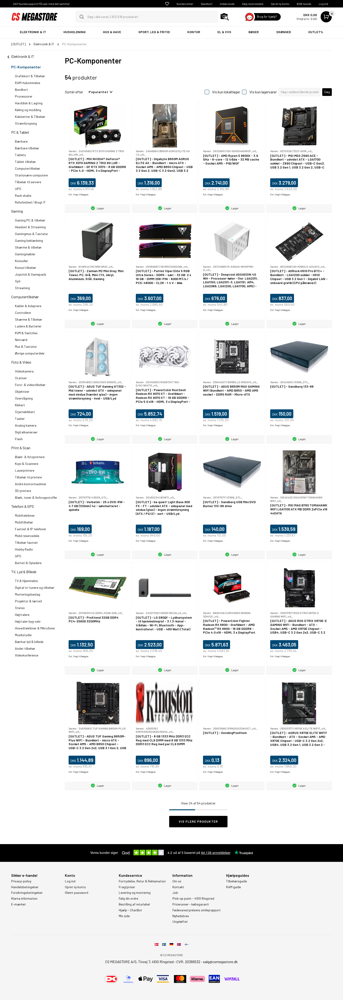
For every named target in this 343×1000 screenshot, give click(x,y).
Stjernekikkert (25, 412)
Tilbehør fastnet (26, 542)
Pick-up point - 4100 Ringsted (193, 898)
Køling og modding (28, 110)
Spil (17, 281)
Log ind (323, 3)
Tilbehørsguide (236, 881)
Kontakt (178, 887)
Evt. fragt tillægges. (79, 194)
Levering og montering (134, 893)
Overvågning (24, 398)
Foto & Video (21, 362)
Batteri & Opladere (28, 563)
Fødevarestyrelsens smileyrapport (196, 910)
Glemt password (76, 893)
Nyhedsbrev (180, 916)
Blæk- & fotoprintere (30, 457)
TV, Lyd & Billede (23, 571)
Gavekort (206, 3)
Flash (19, 439)
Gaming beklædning (29, 240)
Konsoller (21, 261)
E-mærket (18, 904)
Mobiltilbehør (24, 522)
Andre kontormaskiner (30, 484)
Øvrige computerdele (29, 353)
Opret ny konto (280, 3)
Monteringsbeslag (27, 594)
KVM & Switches (26, 333)
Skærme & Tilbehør (28, 319)
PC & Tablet (20, 132)
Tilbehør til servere (28, 182)
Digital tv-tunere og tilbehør (34, 587)
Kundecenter (185, 3)
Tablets (20, 155)
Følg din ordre (128, 898)
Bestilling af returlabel (134, 904)
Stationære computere (31, 175)
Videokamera (24, 371)
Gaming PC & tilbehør (30, 220)
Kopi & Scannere (26, 464)
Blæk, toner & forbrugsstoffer (36, 497)
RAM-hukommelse (27, 83)
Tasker (20, 419)
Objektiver (22, 391)
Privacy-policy (21, 881)
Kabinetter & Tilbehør (30, 117)
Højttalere (22, 615)
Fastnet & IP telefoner (30, 529)
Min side (124, 916)
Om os (176, 881)
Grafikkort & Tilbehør (30, 76)
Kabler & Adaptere (28, 306)
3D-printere (23, 491)
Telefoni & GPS (22, 506)
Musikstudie (23, 635)
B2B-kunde (304, 3)
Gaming (17, 211)
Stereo (20, 608)
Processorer (23, 96)
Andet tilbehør (25, 648)
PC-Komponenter (26, 67)
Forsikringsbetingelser (27, 893)
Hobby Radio (24, 549)
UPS (18, 189)
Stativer (21, 378)
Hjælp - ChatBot (130, 910)
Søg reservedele (252, 3)
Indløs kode (227, 3)
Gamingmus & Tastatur (31, 234)
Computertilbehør (27, 168)
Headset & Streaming (30, 227)
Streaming (22, 288)
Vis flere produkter (198, 821)
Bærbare (21, 141)
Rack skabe (23, 195)
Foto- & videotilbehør (30, 385)
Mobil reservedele (27, 536)
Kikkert (20, 405)
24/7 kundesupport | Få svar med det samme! (41, 3)
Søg (327, 92)
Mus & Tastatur (26, 346)
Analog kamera (25, 425)
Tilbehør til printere (28, 477)
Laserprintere (24, 470)
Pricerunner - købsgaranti (190, 904)
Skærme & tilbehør (28, 247)
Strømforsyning (26, 123)
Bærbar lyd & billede (29, 642)
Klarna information (24, 898)
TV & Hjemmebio (26, 581)
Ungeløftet (180, 921)
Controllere (23, 313)
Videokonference (26, 655)
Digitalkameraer (26, 432)
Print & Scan (20, 448)
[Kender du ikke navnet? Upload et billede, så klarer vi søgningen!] (225, 17)
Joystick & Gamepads (30, 274)
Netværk (21, 340)
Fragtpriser (127, 887)
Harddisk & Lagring (28, 103)
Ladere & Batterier (28, 326)
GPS (18, 556)
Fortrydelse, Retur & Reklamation (142, 881)
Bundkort (21, 89)
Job (175, 893)
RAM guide (233, 887)
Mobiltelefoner (25, 515)
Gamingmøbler (25, 254)
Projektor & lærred (28, 601)
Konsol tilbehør (25, 268)
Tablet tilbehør (25, 162)
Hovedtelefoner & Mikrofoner (35, 628)
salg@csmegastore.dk (220, 961)
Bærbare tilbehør (27, 148)
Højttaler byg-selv (28, 621)
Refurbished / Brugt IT (30, 202)
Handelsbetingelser (24, 887)
